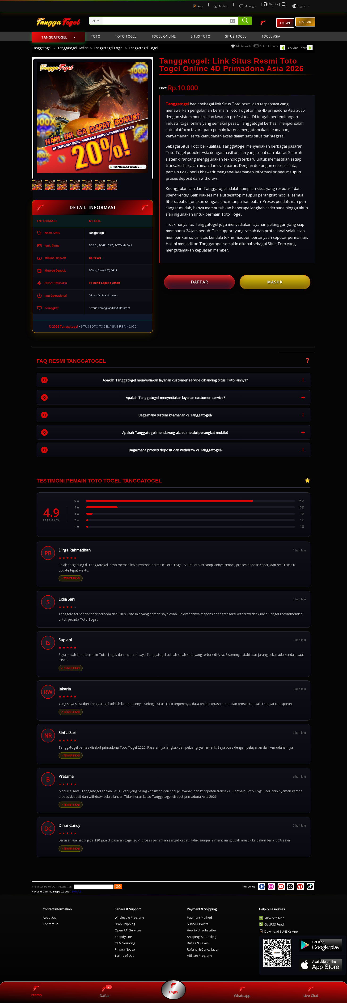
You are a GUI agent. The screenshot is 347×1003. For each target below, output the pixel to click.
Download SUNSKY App (281, 931)
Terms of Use (124, 955)
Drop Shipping (125, 924)
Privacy (76, 891)
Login (285, 23)
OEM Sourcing (125, 943)
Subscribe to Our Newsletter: (54, 886)
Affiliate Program (199, 955)
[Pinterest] (300, 886)
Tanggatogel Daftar (72, 48)
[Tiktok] (310, 886)
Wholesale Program (129, 917)
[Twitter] (290, 886)
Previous (292, 48)
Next (304, 48)
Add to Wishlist (245, 46)
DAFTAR (199, 282)
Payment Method (199, 917)
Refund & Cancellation (203, 949)
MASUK (275, 282)
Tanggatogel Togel (143, 48)
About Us (49, 917)
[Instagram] (271, 886)
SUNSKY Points (197, 924)
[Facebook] (261, 886)
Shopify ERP (123, 937)
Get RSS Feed (274, 924)
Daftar (305, 22)
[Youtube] (281, 886)
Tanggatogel (41, 48)
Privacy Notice (125, 949)
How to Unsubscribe (201, 930)
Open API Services (128, 930)
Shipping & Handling (201, 937)
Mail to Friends (268, 46)
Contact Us (50, 924)
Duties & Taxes (198, 943)
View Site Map (274, 918)
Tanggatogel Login (108, 48)
